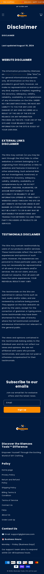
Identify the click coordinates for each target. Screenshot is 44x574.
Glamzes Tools (19, 571)
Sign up (22, 409)
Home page (7, 470)
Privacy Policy (8, 475)
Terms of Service (10, 500)
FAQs (4, 510)
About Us (6, 515)
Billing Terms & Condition (9, 494)
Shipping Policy (9, 487)
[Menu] (3, 14)
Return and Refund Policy (11, 481)
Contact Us (7, 505)
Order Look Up (8, 520)
